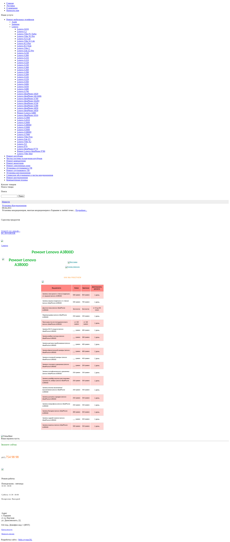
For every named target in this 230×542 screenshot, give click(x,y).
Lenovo (4, 245)
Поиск (4, 191)
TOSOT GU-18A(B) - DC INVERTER (10, 227)
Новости (6, 202)
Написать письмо (7, 534)
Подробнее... (81, 210)
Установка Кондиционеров (14, 205)
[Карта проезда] (72, 267)
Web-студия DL (25, 540)
